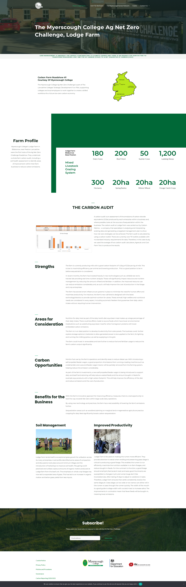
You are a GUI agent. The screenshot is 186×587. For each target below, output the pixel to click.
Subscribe (108, 538)
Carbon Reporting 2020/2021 (46, 578)
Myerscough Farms (79, 6)
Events (135, 6)
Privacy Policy (40, 565)
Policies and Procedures (44, 569)
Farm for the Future (97, 6)
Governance (40, 574)
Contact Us (144, 6)
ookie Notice (41, 560)
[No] (184, 584)
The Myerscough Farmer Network (118, 6)
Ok (140, 584)
